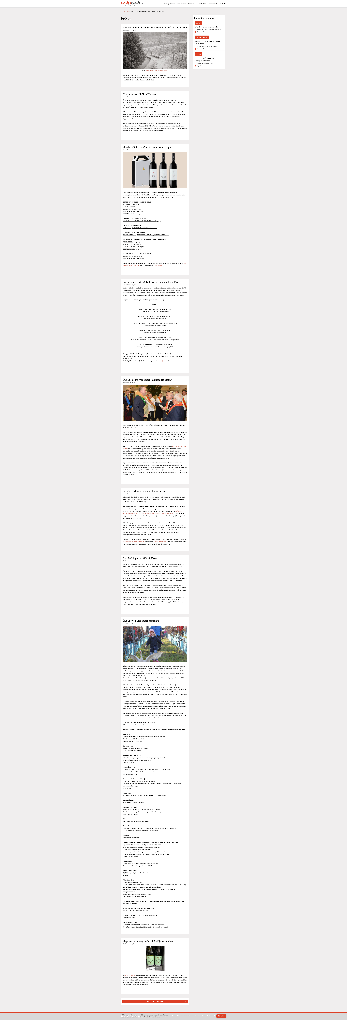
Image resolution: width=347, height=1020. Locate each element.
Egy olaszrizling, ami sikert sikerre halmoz (145, 491)
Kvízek (205, 3)
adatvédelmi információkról (143, 1017)
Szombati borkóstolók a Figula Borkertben (207, 42)
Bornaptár (191, 3)
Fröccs (178, 3)
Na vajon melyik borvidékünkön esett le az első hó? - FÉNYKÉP (155, 27)
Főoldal (123, 11)
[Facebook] (221, 3)
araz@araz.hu (163, 361)
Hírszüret (184, 3)
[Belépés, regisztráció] (217, 3)
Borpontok (199, 3)
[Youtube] (225, 3)
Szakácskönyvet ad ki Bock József (140, 558)
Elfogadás (221, 1016)
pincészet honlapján (161, 265)
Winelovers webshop (161, 542)
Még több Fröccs (155, 1001)
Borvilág (166, 3)
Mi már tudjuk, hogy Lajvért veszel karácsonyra (147, 147)
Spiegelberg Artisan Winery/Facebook (157, 71)
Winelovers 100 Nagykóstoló (206, 27)
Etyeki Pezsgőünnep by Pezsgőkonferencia (204, 59)
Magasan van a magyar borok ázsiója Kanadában (148, 941)
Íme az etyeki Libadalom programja (141, 620)
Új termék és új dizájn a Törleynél (140, 94)
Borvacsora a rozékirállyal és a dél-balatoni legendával (151, 282)
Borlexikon (211, 3)
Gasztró (172, 3)
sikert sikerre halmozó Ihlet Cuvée (134, 542)
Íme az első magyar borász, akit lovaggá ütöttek (147, 379)
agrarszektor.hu (130, 975)
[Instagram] (223, 3)
